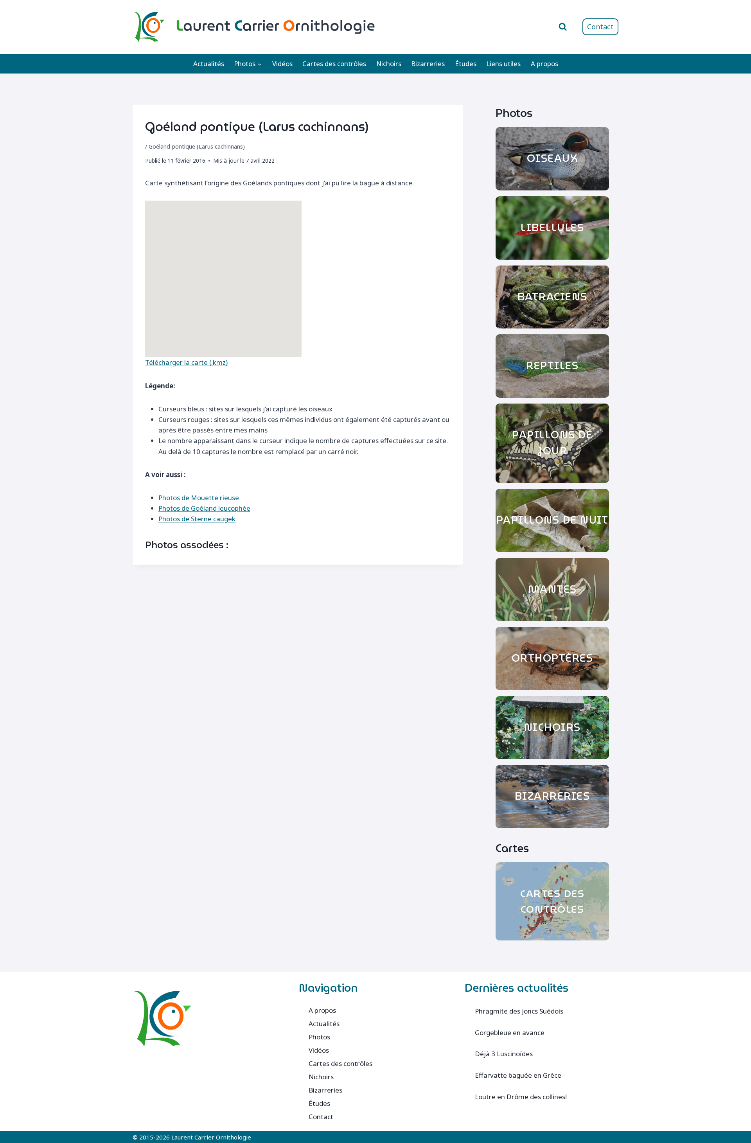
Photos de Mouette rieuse (198, 497)
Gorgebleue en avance (509, 1032)
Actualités (208, 63)
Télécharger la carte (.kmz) (186, 362)
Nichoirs (388, 63)
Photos (319, 1036)
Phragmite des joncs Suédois (519, 1011)
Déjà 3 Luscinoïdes (504, 1053)
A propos (544, 63)
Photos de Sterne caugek (196, 518)
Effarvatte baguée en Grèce (518, 1075)
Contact (600, 26)
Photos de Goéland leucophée (204, 508)
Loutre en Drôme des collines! (521, 1096)
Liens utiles (503, 63)
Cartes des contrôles (334, 63)
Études (465, 63)
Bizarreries (428, 63)
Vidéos (282, 63)
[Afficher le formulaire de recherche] (563, 27)
